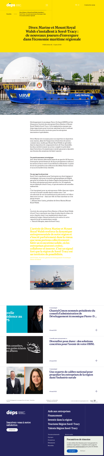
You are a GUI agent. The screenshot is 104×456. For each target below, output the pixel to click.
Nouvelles (8, 14)
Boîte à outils (69, 434)
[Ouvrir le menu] (47, 5)
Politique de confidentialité (52, 400)
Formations (51, 440)
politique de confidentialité (76, 447)
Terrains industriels (53, 434)
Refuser (82, 451)
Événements (51, 443)
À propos (50, 437)
